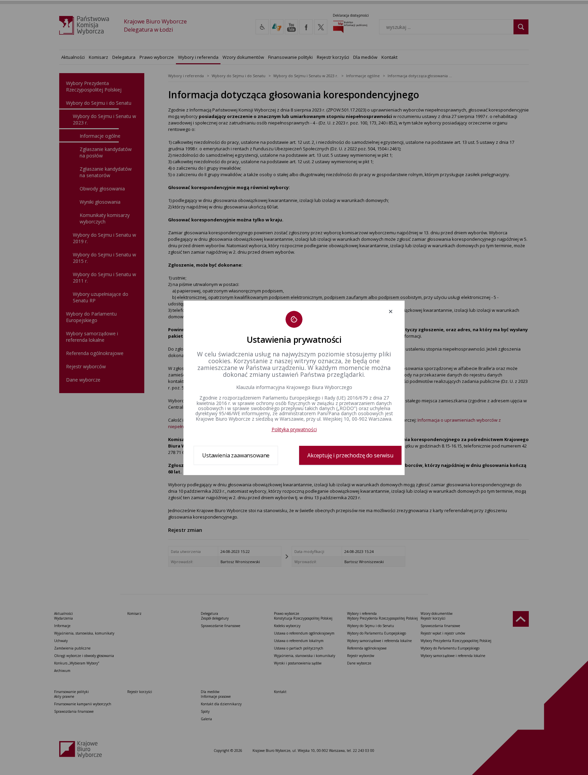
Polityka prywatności (294, 429)
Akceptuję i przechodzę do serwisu (350, 455)
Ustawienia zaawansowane (236, 455)
